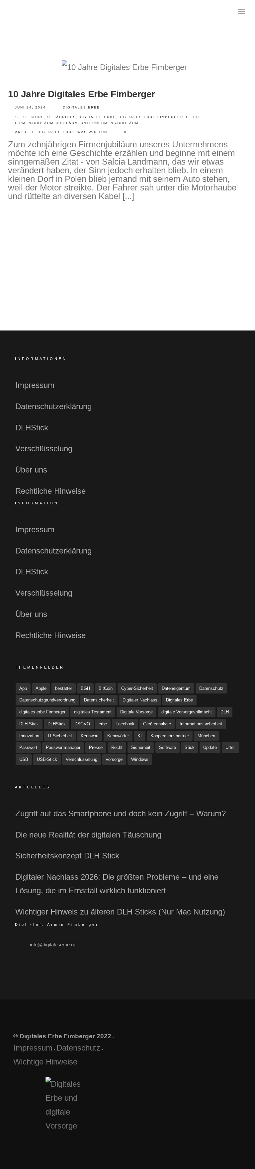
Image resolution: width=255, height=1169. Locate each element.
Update (210, 747)
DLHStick (31, 427)
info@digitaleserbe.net (54, 944)
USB (23, 759)
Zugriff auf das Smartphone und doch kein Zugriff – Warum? (120, 813)
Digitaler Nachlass (140, 699)
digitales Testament (93, 711)
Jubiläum (67, 123)
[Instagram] (216, 1043)
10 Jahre (33, 117)
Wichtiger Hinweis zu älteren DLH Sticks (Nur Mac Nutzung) (120, 911)
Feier (192, 117)
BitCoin (106, 688)
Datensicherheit (99, 699)
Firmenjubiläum (34, 123)
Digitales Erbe (81, 107)
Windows (139, 759)
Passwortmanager (63, 747)
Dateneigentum (176, 688)
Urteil (230, 747)
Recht (117, 747)
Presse (96, 747)
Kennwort (90, 735)
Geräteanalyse (157, 723)
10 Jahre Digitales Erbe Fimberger (81, 94)
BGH (85, 688)
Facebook (125, 723)
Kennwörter (118, 735)
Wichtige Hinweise (45, 1061)
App (23, 688)
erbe (103, 723)
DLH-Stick (29, 723)
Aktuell (25, 132)
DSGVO (82, 723)
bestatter (63, 688)
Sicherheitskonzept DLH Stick (67, 855)
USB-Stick (47, 759)
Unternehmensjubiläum (109, 123)
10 (17, 117)
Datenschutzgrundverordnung (47, 699)
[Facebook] (185, 1043)
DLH (224, 711)
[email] (232, 1043)
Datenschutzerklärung (53, 406)
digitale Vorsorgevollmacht (186, 711)
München (206, 735)
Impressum (34, 385)
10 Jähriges (61, 117)
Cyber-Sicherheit (137, 688)
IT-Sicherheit (60, 735)
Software (167, 747)
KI (139, 735)
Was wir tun (92, 132)
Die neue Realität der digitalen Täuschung (88, 834)
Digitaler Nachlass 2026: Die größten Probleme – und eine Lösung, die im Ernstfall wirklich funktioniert (116, 883)
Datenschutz (211, 688)
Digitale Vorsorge (136, 711)
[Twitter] (201, 1043)
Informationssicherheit (201, 723)
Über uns (31, 469)
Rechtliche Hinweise (50, 490)
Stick (190, 747)
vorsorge (114, 759)
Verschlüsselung (43, 448)
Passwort (28, 747)
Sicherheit (140, 747)
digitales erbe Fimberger (151, 117)
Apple (41, 688)
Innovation (29, 735)
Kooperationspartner (169, 735)
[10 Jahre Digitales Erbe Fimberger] (124, 67)
